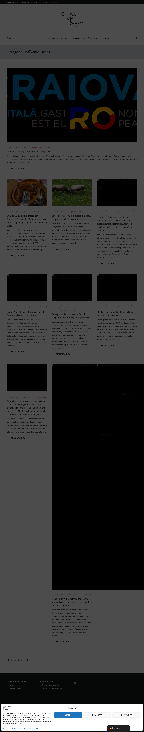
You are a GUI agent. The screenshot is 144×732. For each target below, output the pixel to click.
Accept (68, 715)
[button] (139, 708)
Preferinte (126, 715)
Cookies (5, 728)
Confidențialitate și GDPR (17, 728)
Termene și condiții (32, 728)
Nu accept (97, 715)
